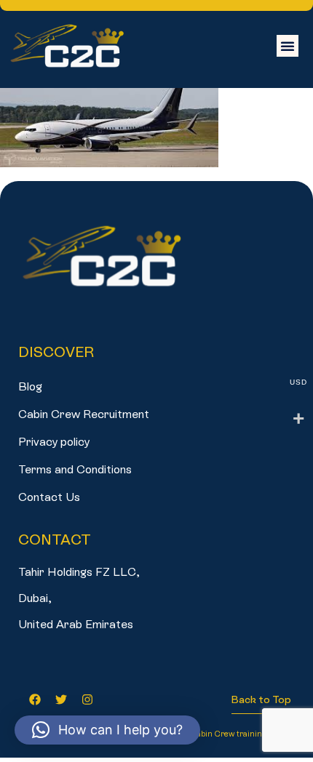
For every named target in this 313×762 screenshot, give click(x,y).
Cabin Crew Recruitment (83, 414)
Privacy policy (54, 442)
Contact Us (49, 497)
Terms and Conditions (75, 469)
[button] (287, 46)
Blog (30, 386)
